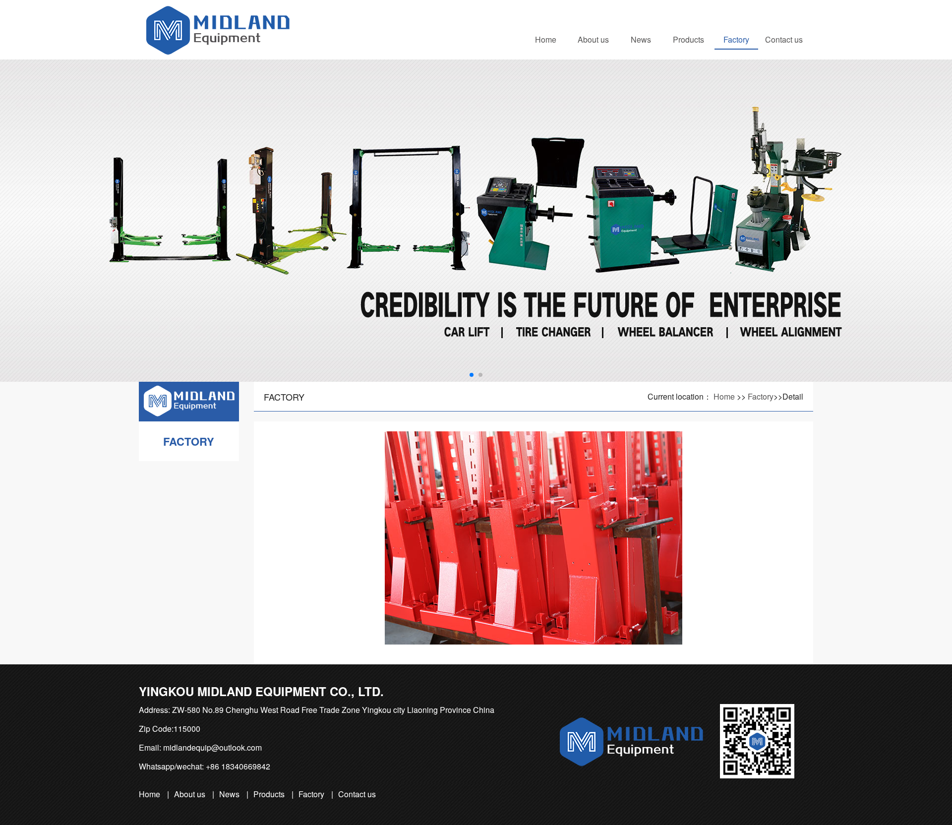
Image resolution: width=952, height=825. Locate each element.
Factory (736, 39)
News (641, 39)
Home (545, 39)
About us (593, 39)
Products (688, 39)
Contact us (784, 39)
